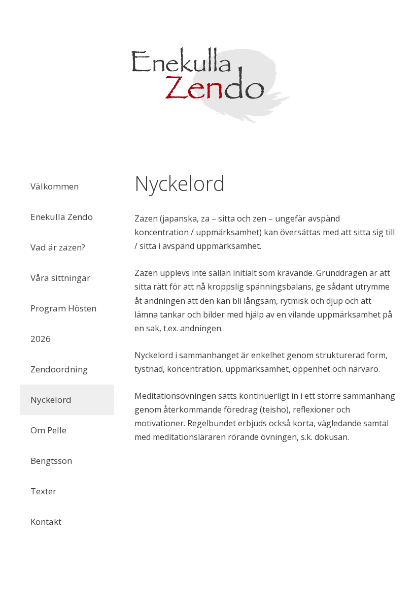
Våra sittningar (60, 277)
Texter (43, 491)
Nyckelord (51, 399)
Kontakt (45, 521)
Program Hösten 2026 (63, 323)
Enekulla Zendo (61, 217)
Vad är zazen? (57, 247)
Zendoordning (59, 369)
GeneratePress (273, 584)
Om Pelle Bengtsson (51, 445)
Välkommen (54, 186)
